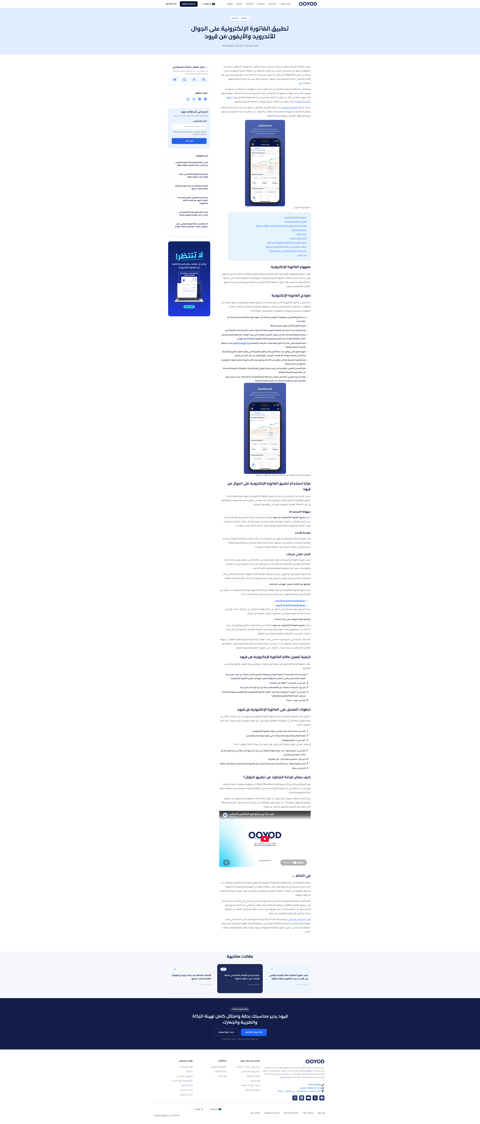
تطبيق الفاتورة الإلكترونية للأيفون (291, 605)
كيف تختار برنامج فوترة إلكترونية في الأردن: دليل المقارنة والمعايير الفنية (193, 213)
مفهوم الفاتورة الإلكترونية (295, 217)
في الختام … (301, 255)
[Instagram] (294, 1097)
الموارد (230, 4)
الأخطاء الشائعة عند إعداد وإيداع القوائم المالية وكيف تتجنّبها (191, 187)
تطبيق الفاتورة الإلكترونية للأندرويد (290, 601)
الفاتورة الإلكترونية (290, 108)
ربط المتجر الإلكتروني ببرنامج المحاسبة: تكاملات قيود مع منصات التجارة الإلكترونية (193, 200)
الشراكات (249, 4)
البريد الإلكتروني (200, 121)
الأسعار (239, 4)
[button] (205, 99)
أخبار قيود (235, 18)
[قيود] (308, 4)
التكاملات (272, 4)
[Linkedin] (301, 1097)
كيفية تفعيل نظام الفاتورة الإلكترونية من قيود (286, 243)
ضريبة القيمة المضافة (242, 343)
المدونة (244, 18)
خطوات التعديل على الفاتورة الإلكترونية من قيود (285, 247)
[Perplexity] (194, 79)
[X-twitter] (315, 1097)
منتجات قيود (285, 4)
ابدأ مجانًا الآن (170, 4)
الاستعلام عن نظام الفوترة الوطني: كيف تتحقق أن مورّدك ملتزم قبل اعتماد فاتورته (191, 225)
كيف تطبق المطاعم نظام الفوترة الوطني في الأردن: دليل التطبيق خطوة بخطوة (191, 164)
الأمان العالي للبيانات (298, 238)
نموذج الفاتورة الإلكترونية (295, 222)
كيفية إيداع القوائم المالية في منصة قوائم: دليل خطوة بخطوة (193, 175)
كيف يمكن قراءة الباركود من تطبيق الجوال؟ (287, 251)
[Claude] (174, 79)
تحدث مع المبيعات (226, 1032)
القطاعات (261, 4)
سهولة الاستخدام (299, 230)
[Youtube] (308, 1097)
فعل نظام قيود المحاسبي (299, 919)
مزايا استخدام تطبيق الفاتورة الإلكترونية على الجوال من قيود (281, 226)
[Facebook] (321, 1097)
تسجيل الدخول (189, 4)
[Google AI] (184, 79)
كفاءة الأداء (301, 234)
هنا (300, 83)
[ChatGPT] (203, 79)
